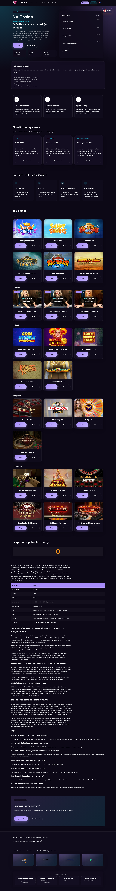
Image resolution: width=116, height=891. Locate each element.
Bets (56, 3)
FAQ (44, 851)
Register (85, 3)
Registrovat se (20, 819)
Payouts (51, 3)
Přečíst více (88, 161)
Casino (44, 3)
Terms (54, 851)
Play (66, 50)
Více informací (58, 161)
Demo (33, 245)
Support (49, 851)
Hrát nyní (18, 45)
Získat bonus (31, 45)
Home (31, 3)
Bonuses (37, 3)
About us (39, 851)
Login (93, 3)
